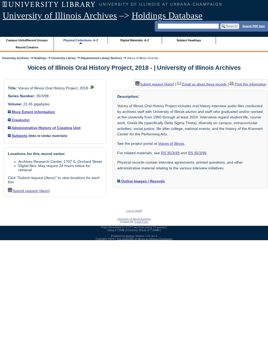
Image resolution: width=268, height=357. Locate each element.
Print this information (250, 84)
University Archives (15, 58)
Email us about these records (204, 84)
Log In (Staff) (134, 210)
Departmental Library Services (101, 58)
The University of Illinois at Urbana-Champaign (144, 238)
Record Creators (27, 47)
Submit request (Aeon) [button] (31, 191)
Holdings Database (167, 15)
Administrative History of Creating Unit (46, 128)
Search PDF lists (253, 25)
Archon (130, 235)
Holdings (40, 58)
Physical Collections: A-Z (80, 40)
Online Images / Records (142, 181)
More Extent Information (33, 112)
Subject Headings (189, 40)
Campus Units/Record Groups (27, 40)
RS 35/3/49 (170, 153)
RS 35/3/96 (197, 153)
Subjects (19, 136)
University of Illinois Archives (60, 15)
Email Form (141, 221)
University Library (63, 58)
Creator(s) (20, 120)
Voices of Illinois (171, 143)
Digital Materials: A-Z (134, 40)
